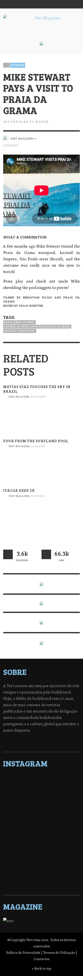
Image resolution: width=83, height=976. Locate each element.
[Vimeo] (59, 4)
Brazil (8, 322)
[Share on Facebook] (55, 138)
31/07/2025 (38, 496)
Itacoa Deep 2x (19, 490)
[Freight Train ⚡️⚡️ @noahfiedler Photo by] (41, 838)
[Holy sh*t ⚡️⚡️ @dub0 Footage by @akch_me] (41, 778)
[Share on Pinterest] (77, 138)
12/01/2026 (38, 446)
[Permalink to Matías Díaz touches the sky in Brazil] (41, 422)
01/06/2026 (38, 396)
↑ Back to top (41, 968)
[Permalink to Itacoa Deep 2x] (41, 521)
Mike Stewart (25, 322)
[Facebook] (34, 4)
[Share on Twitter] (62, 138)
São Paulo (11, 330)
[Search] (8, 4)
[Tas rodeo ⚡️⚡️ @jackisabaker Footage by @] (41, 866)
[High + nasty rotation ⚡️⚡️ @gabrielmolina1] (41, 844)
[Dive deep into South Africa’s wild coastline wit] (41, 871)
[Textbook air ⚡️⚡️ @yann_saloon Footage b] (41, 794)
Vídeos (17, 65)
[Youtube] (67, 4)
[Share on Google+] (69, 138)
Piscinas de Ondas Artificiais (25, 326)
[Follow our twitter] (8, 554)
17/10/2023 (10, 145)
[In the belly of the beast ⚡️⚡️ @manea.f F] (41, 833)
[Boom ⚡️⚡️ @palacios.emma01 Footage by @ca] (41, 805)
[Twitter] (51, 4)
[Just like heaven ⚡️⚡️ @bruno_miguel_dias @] (41, 855)
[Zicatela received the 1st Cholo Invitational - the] (41, 816)
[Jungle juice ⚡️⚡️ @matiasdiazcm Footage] (41, 860)
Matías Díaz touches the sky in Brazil (36, 389)
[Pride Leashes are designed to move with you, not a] (41, 877)
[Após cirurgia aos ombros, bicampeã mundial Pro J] (41, 811)
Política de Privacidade (23, 952)
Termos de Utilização (59, 952)
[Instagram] (42, 4)
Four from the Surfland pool (35, 440)
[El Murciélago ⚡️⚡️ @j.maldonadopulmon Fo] (41, 822)
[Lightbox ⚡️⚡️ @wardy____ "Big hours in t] (41, 849)
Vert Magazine (18, 396)
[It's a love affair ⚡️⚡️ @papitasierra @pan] (41, 783)
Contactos (41, 959)
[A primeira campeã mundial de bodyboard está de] (41, 789)
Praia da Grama (59, 326)
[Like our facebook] (46, 554)
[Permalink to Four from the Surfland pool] (41, 472)
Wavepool (28, 330)
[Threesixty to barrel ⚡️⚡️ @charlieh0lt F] (41, 882)
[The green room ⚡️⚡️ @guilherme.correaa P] (41, 827)
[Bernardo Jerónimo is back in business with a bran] (41, 800)
